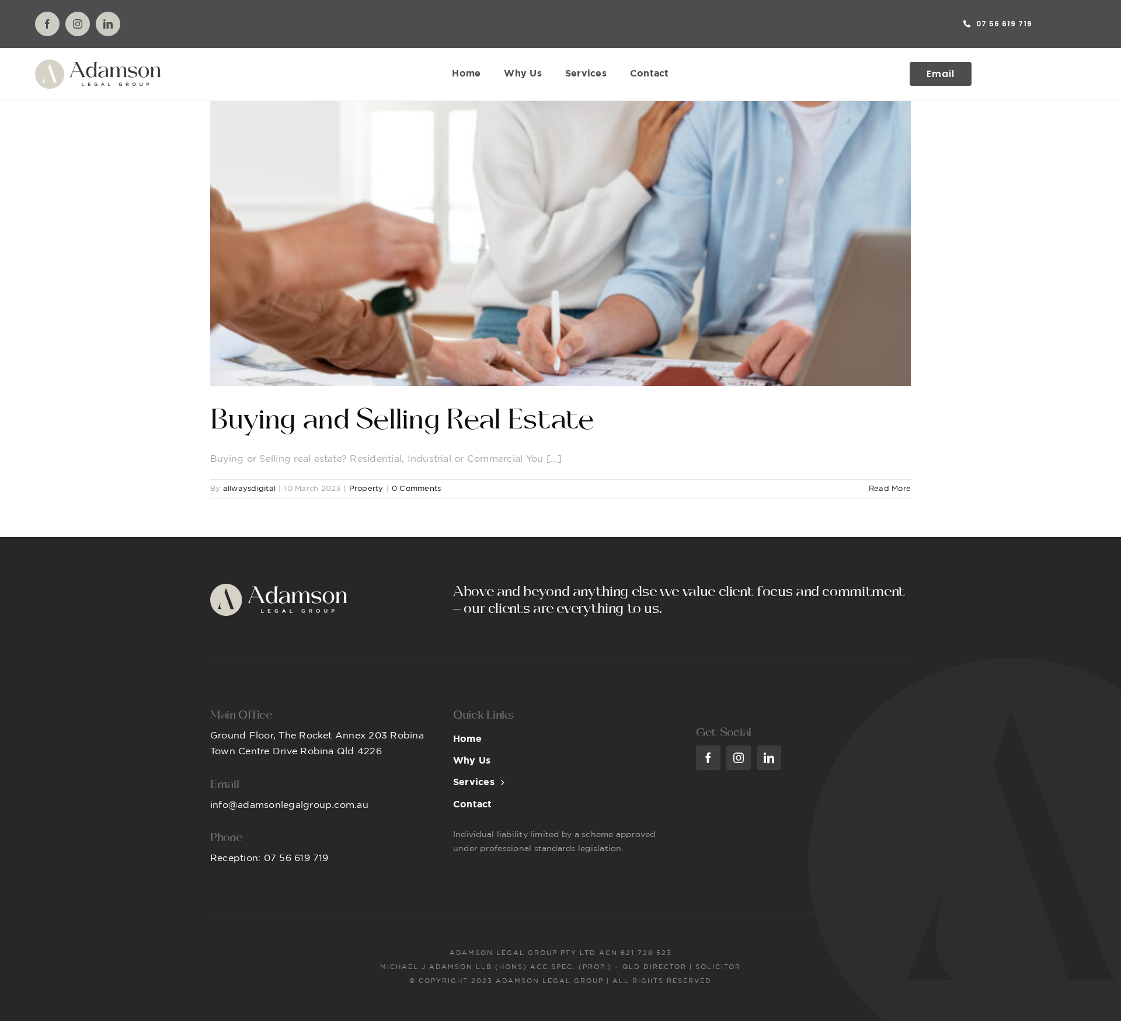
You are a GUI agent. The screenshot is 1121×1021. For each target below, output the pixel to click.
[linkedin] (108, 24)
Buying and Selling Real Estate (401, 420)
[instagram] (77, 24)
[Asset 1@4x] (98, 64)
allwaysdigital (249, 489)
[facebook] (47, 24)
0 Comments (416, 489)
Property (366, 489)
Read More (890, 489)
